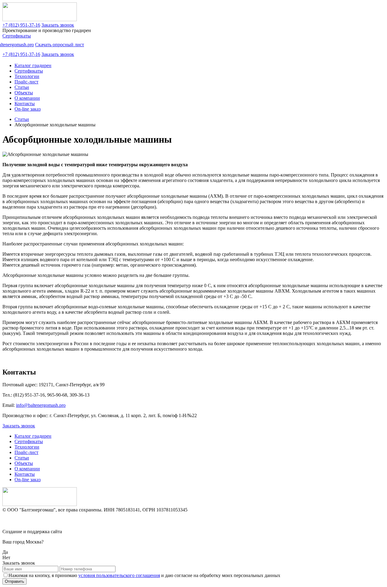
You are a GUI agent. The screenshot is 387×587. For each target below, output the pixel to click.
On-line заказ (28, 109)
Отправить (14, 581)
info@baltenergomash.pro (41, 405)
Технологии (27, 76)
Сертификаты (16, 35)
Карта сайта (14, 520)
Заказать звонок (57, 25)
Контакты (25, 103)
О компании (27, 98)
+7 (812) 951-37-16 (21, 25)
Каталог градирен (33, 65)
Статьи (22, 87)
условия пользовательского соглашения (119, 575)
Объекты (24, 92)
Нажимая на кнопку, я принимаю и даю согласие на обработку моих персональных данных (144, 575)
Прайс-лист (26, 81)
